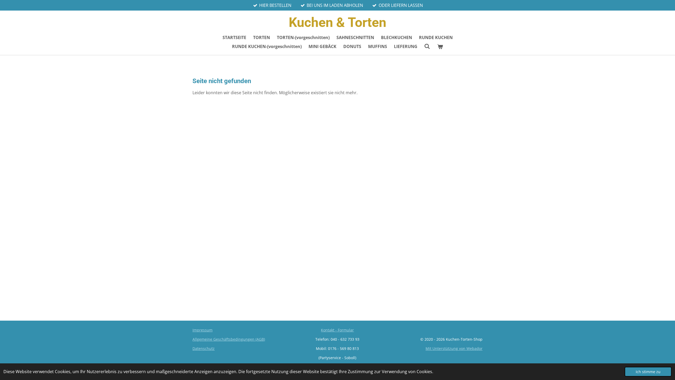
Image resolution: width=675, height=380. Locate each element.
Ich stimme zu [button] (648, 371)
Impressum (202, 329)
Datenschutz (203, 348)
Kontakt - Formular (337, 329)
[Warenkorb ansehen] (440, 46)
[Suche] (427, 46)
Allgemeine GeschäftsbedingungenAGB (228, 339)
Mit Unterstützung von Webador (454, 348)
